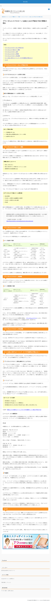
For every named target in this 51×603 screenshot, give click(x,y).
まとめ (6, 59)
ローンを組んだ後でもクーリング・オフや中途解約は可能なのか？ (19, 57)
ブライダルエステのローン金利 (11, 51)
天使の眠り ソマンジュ (6, 582)
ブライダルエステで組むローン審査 (12, 49)
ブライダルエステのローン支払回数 (12, 55)
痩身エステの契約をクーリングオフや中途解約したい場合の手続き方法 (24, 409)
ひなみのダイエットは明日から (7, 578)
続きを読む (25, 1)
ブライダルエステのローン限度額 (12, 53)
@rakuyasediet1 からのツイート (8, 570)
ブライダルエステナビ (31, 318)
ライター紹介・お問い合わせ (7, 590)
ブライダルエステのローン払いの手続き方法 (14, 47)
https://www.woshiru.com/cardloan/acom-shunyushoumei (19, 221)
